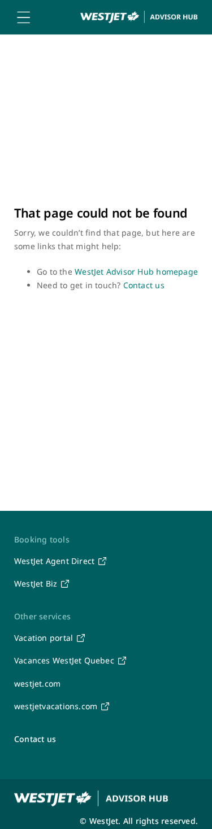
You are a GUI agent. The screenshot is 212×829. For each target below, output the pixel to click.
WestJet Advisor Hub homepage (136, 271)
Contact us (144, 285)
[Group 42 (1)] (139, 14)
